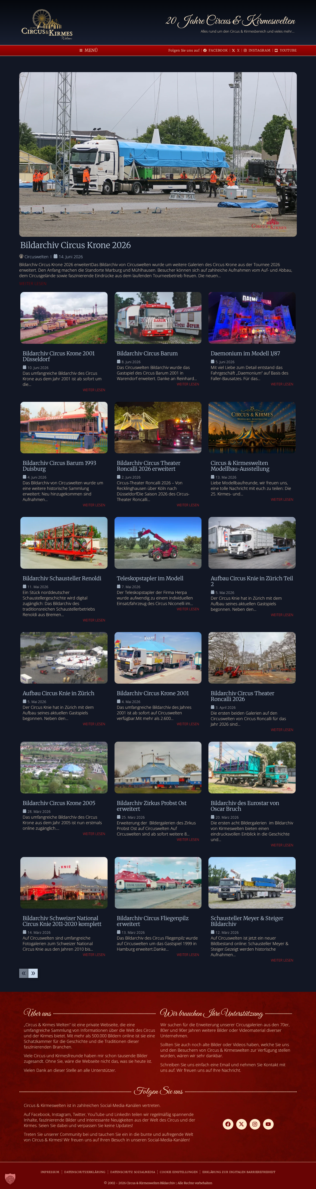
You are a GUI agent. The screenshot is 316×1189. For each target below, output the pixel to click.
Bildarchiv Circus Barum (147, 353)
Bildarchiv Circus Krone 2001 (153, 693)
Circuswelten (37, 256)
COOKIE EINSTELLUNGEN (179, 1172)
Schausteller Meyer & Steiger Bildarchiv (247, 921)
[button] (89, 50)
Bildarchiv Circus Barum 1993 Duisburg (59, 466)
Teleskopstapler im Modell (150, 578)
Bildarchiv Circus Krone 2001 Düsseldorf (59, 356)
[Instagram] (255, 1124)
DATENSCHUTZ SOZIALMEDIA (132, 1172)
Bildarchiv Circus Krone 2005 (59, 803)
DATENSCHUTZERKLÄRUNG (84, 1172)
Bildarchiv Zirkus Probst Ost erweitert (152, 806)
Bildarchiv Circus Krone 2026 (75, 245)
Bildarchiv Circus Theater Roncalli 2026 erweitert (148, 466)
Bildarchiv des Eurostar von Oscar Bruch (245, 806)
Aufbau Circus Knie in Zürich (58, 693)
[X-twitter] (241, 1124)
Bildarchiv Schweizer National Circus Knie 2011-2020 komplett (62, 921)
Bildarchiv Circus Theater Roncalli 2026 (242, 696)
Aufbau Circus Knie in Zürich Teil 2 (252, 581)
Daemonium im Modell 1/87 (245, 353)
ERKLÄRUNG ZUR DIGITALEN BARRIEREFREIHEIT (238, 1172)
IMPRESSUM (50, 1172)
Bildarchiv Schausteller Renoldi (62, 578)
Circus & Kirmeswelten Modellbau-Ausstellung (240, 466)
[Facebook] (228, 1124)
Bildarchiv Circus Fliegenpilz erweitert (153, 921)
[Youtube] (268, 1124)
